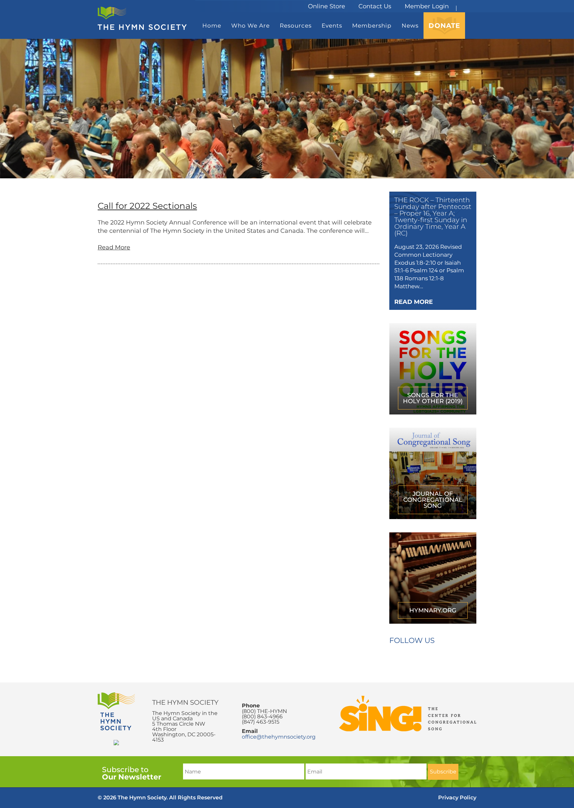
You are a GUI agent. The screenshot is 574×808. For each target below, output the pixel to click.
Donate (444, 26)
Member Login (427, 6)
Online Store (326, 6)
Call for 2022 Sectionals (147, 206)
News (410, 25)
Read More (114, 247)
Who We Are (250, 25)
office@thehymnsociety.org (279, 737)
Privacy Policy (457, 797)
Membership (372, 25)
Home (211, 25)
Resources (296, 25)
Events (332, 25)
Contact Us (374, 6)
